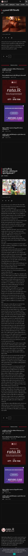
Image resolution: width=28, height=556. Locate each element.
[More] (9, 56)
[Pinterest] (8, 38)
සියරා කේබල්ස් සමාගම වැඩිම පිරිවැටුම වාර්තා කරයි (14, 75)
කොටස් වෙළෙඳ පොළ (5, 77)
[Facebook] (2, 38)
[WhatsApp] (11, 38)
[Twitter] (5, 38)
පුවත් (2, 12)
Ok (14, 554)
